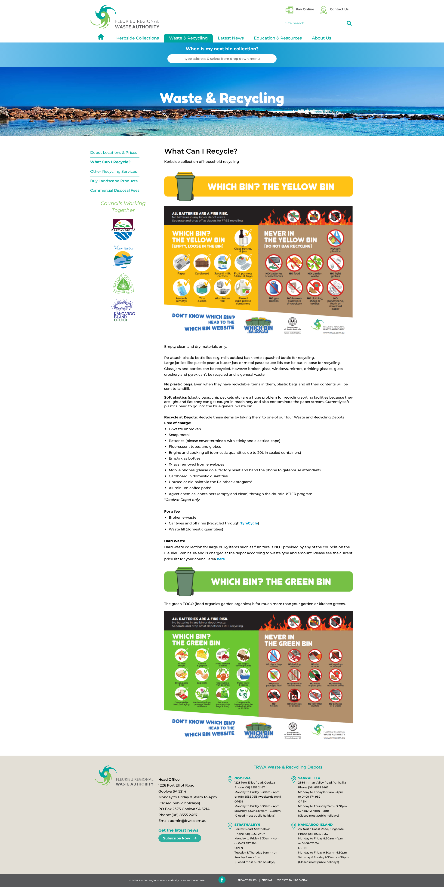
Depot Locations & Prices (113, 152)
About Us (321, 38)
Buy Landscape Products (114, 181)
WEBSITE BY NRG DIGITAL (292, 880)
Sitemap (267, 880)
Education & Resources (278, 38)
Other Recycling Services (113, 171)
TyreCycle (249, 523)
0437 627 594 (247, 843)
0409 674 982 (311, 796)
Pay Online (305, 9)
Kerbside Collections (137, 38)
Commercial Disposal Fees (114, 190)
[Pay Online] (289, 10)
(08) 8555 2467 (184, 815)
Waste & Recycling (188, 38)
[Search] (349, 23)
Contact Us (339, 9)
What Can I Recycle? (110, 162)
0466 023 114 (310, 843)
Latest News (231, 38)
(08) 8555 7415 (248, 796)
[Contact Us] (324, 10)
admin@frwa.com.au (188, 820)
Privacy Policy (247, 880)
